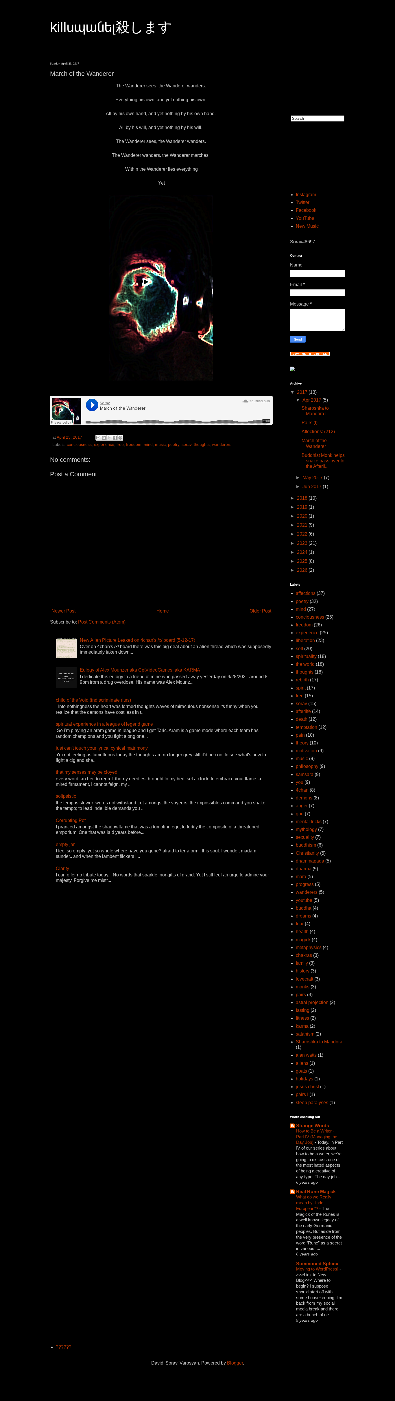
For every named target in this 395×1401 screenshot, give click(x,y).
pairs (301, 994)
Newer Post (63, 610)
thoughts (202, 444)
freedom (133, 444)
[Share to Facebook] (115, 438)
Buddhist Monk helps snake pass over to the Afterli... (323, 461)
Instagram (306, 194)
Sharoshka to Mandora (319, 1041)
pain (300, 735)
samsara (304, 774)
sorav (186, 444)
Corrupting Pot (71, 820)
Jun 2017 (312, 486)
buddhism (306, 845)
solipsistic (66, 796)
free (120, 444)
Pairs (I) (310, 422)
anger (302, 805)
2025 (303, 561)
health (302, 931)
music (160, 444)
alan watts (306, 1055)
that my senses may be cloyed (86, 772)
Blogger (235, 1362)
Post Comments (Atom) (101, 621)
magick (303, 939)
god (300, 813)
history (302, 970)
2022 (303, 534)
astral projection (312, 1002)
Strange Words (312, 1125)
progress (305, 884)
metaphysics (309, 947)
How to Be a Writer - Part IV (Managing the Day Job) (316, 1136)
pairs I (302, 1094)
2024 (303, 552)
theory (302, 742)
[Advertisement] (308, 80)
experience (104, 444)
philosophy (307, 766)
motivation (306, 750)
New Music (307, 226)
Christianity (307, 853)
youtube (304, 900)
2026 (303, 570)
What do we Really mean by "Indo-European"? (313, 1202)
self (299, 648)
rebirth (302, 679)
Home (162, 610)
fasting (302, 1010)
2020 (303, 516)
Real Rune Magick (316, 1191)
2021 (303, 525)
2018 (303, 498)
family (302, 963)
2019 (303, 507)
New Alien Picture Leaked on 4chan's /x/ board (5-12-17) (137, 640)
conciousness (79, 444)
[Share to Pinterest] (120, 438)
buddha (303, 908)
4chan (302, 790)
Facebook (306, 210)
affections (305, 593)
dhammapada (310, 860)
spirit (301, 687)
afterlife (303, 711)
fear (300, 923)
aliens (302, 1063)
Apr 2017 (312, 400)
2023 (303, 543)
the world (305, 664)
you (299, 782)
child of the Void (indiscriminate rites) (93, 700)
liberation (305, 640)
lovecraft (304, 979)
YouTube (305, 218)
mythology (306, 829)
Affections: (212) (318, 431)
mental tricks (309, 821)
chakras (304, 955)
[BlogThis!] (104, 438)
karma (302, 1026)
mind (148, 444)
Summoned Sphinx (317, 1263)
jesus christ (307, 1086)
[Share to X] (109, 438)
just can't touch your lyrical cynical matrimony (102, 748)
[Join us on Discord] (292, 369)
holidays (304, 1078)
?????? (63, 1347)
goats (301, 1071)
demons (304, 797)
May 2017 (313, 477)
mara (301, 876)
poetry (173, 444)
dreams (303, 915)
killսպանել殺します (111, 27)
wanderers (221, 444)
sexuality (305, 837)
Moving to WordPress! (317, 1268)
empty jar (65, 844)
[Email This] (98, 438)
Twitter (302, 202)
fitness (302, 1018)
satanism (305, 1034)
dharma (303, 868)
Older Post (260, 610)
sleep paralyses (312, 1102)
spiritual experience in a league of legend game (104, 724)
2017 (303, 392)
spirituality (306, 656)
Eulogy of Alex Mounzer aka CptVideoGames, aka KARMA (140, 670)
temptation (306, 727)
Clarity (62, 868)
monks (302, 986)
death (301, 719)
